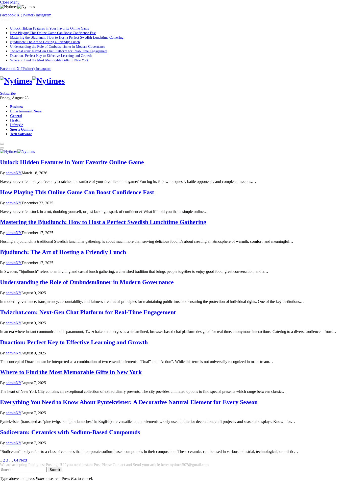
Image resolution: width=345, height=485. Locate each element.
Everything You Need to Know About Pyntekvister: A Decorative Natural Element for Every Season (129, 402)
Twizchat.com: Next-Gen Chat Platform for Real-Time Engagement (58, 51)
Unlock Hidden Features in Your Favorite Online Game (49, 28)
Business (16, 107)
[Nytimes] (172, 81)
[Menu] (2, 143)
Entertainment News (25, 111)
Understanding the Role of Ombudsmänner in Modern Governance (57, 46)
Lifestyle (16, 125)
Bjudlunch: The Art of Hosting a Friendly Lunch (45, 42)
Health (15, 120)
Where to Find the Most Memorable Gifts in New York (49, 60)
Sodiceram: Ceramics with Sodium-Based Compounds (70, 432)
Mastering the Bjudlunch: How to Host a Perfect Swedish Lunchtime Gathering (67, 37)
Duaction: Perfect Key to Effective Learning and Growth (51, 56)
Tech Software (21, 134)
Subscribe (8, 93)
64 (16, 460)
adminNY (14, 173)
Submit (55, 470)
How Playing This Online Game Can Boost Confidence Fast (53, 33)
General (16, 116)
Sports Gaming (21, 129)
